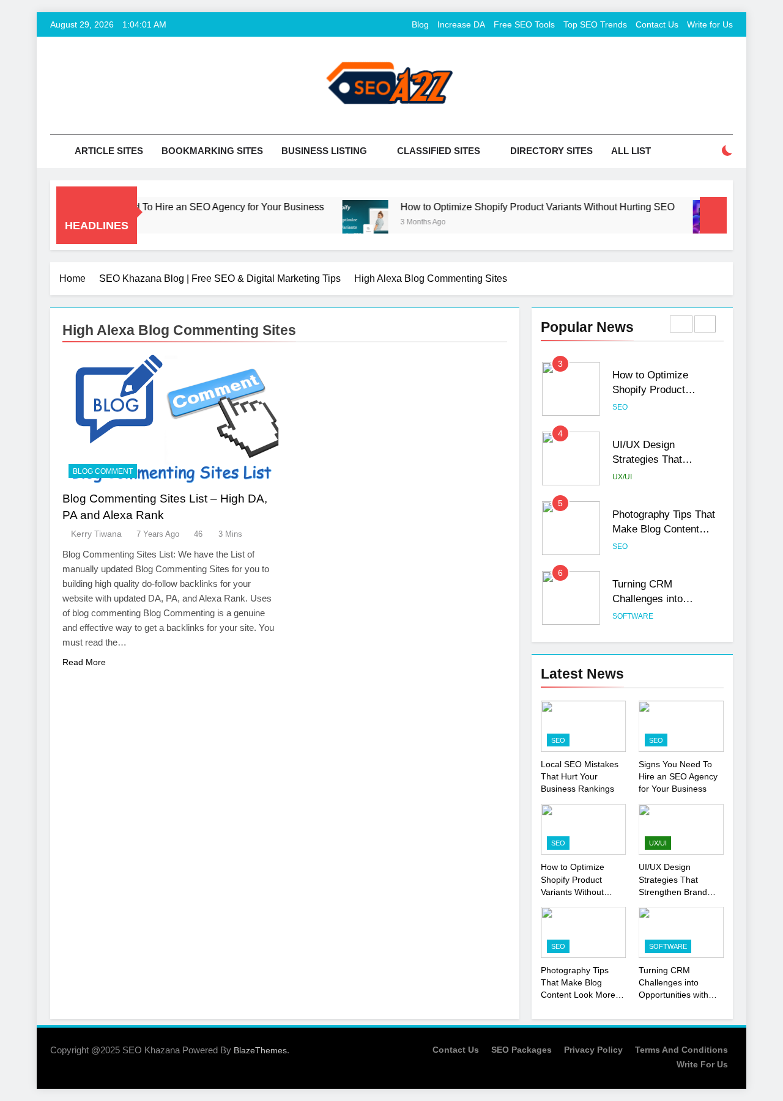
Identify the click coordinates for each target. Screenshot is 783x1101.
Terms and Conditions (681, 1050)
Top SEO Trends (595, 24)
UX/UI (622, 477)
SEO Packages (521, 1050)
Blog (420, 24)
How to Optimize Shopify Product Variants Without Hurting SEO (519, 206)
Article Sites (109, 150)
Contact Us (657, 24)
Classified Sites (438, 150)
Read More (84, 662)
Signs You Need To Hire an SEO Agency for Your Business (177, 206)
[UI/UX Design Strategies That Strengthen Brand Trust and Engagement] (697, 223)
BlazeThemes (260, 1050)
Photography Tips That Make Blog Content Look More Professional (666, 529)
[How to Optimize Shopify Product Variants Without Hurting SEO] (346, 223)
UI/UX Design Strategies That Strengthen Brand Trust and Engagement (673, 891)
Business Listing (324, 150)
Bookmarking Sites (212, 150)
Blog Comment (103, 471)
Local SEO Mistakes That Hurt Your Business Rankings (579, 776)
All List (631, 150)
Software (632, 616)
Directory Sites (551, 150)
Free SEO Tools (524, 24)
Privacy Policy (593, 1050)
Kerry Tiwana (96, 534)
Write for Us (710, 24)
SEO (620, 407)
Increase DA (461, 24)
